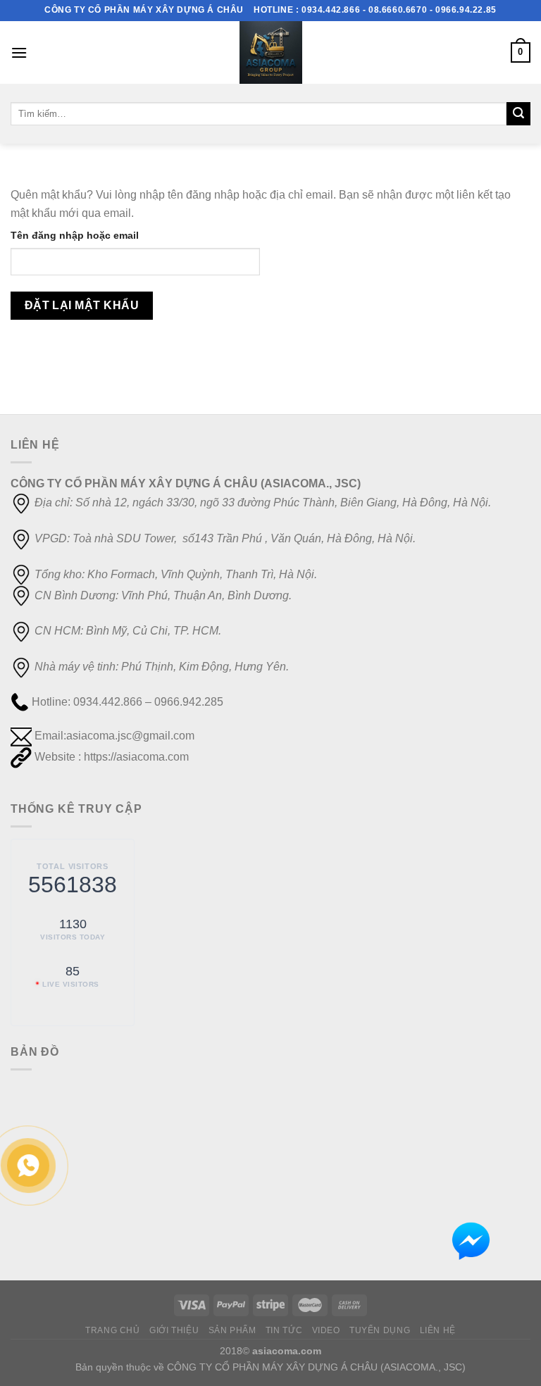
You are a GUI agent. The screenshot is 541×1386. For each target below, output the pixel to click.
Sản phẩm (232, 1330)
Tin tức (284, 1330)
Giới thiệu (174, 1330)
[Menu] (19, 52)
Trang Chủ (112, 1330)
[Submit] (518, 114)
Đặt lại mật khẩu (82, 305)
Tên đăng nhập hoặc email (75, 235)
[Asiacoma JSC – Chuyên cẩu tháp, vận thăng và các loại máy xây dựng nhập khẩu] (270, 52)
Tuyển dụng (379, 1330)
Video (326, 1330)
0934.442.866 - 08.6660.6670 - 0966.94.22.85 (399, 10)
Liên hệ (438, 1330)
